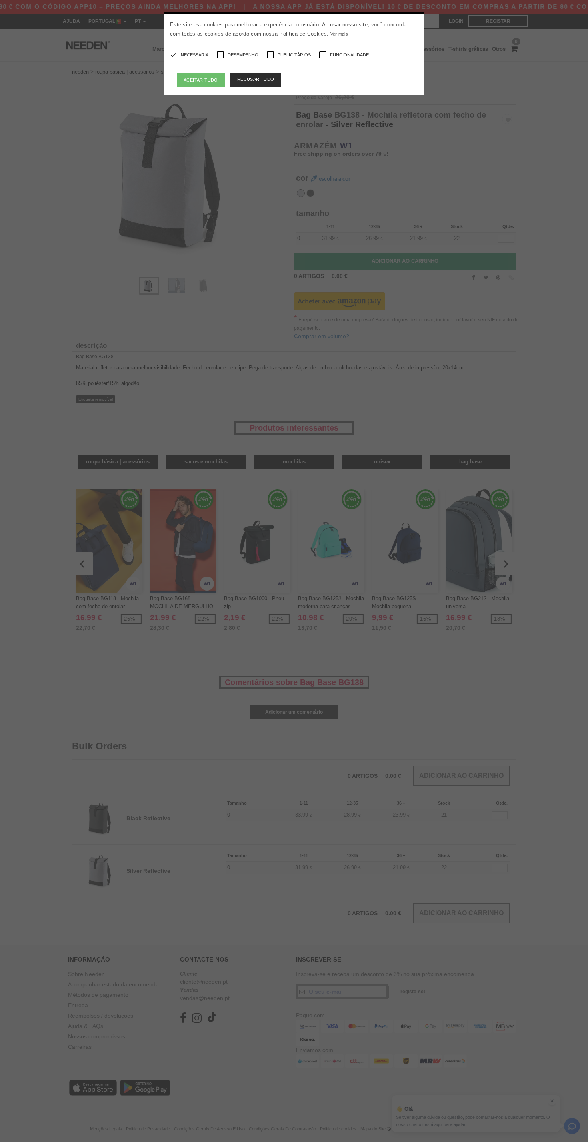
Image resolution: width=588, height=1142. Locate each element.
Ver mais (339, 34)
